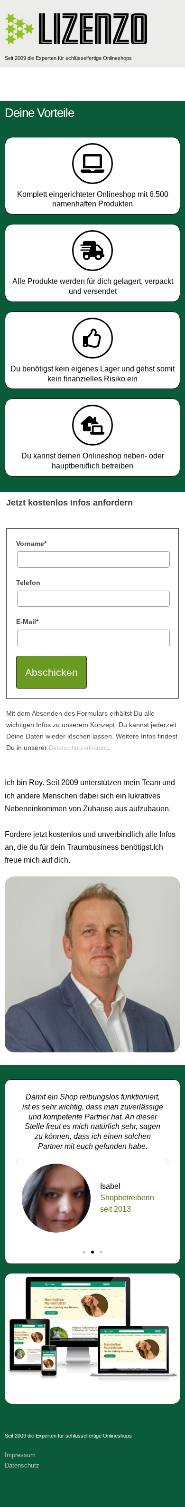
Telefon (28, 582)
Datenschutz (22, 1465)
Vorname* (31, 543)
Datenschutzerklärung (79, 747)
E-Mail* (27, 621)
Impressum (20, 1454)
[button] (17, 1162)
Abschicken (51, 672)
